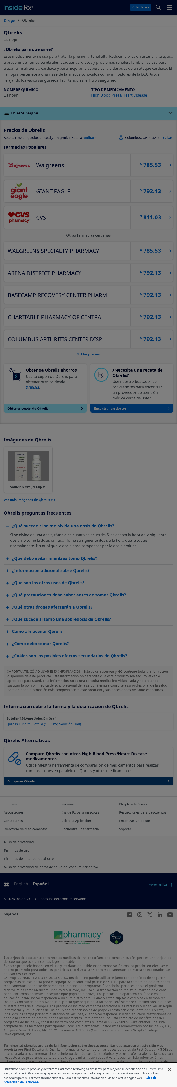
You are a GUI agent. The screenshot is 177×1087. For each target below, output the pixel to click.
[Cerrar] (170, 1069)
